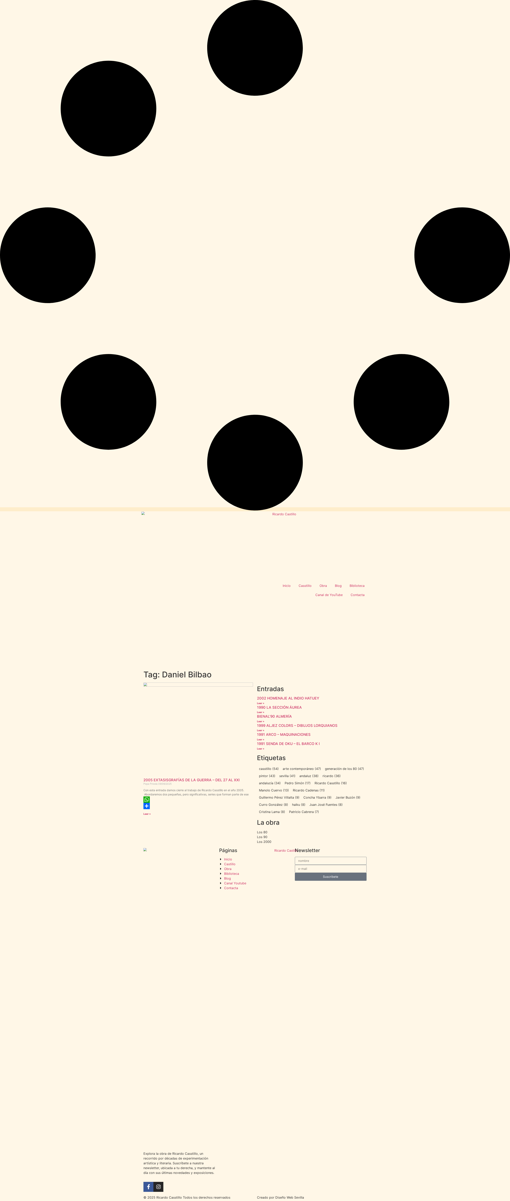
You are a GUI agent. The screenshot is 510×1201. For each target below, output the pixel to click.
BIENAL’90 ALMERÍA (274, 716)
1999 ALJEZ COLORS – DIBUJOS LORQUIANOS (297, 725)
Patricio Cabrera (304, 811)
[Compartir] (198, 806)
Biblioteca (357, 586)
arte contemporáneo (302, 768)
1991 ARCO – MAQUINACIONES (284, 734)
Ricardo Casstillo (331, 783)
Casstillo (305, 586)
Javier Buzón (347, 797)
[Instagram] (158, 1187)
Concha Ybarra (317, 797)
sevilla (287, 775)
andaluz (309, 775)
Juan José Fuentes (326, 804)
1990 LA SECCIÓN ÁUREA (279, 707)
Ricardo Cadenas (309, 790)
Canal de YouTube (329, 595)
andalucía (270, 783)
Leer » (147, 813)
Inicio (287, 586)
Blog (338, 586)
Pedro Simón (298, 783)
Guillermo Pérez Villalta (279, 797)
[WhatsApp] (198, 799)
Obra (323, 586)
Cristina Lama (272, 811)
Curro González (273, 804)
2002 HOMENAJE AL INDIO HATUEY (288, 698)
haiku (298, 804)
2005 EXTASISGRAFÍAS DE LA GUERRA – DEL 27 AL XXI (191, 780)
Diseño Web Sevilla (289, 1197)
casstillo (269, 768)
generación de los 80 (344, 768)
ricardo (332, 775)
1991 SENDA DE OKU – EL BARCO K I (288, 744)
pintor (267, 775)
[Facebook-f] (148, 1187)
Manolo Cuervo (274, 790)
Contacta (358, 595)
